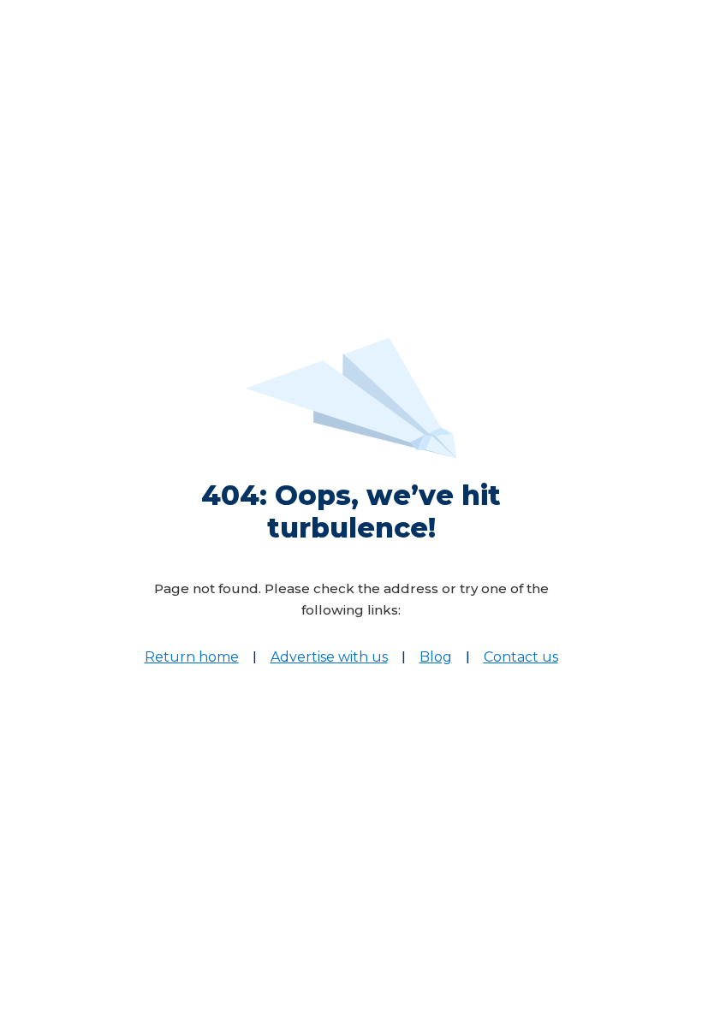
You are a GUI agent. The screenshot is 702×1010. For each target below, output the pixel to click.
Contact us (521, 657)
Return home (192, 657)
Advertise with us (329, 657)
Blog (435, 657)
